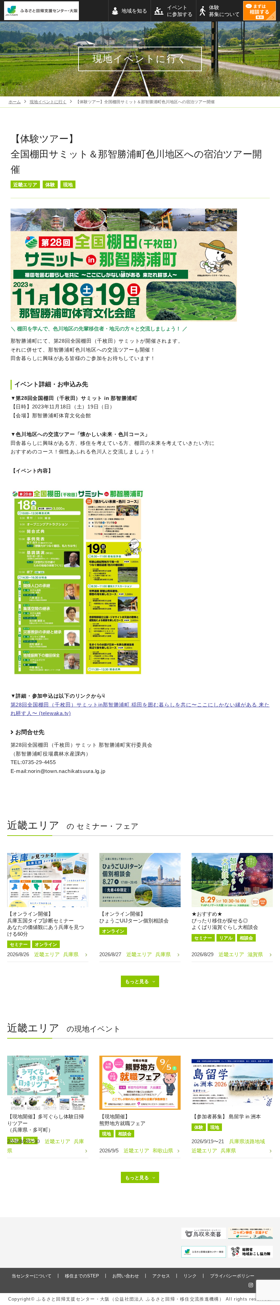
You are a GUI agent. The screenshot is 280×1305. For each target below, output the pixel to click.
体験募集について (224, 10)
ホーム (15, 101)
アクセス (161, 1275)
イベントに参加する (180, 10)
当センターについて (32, 1275)
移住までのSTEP (82, 1275)
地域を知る (134, 11)
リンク (190, 1275)
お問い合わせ (125, 1275)
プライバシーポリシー (232, 1275)
